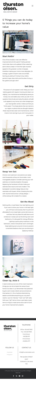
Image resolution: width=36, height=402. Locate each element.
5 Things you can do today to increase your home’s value (17, 23)
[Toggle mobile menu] (32, 6)
